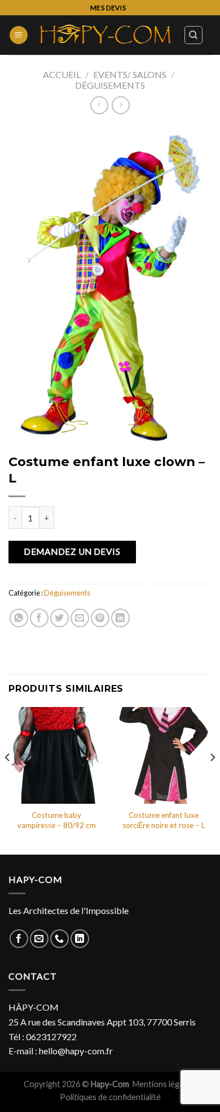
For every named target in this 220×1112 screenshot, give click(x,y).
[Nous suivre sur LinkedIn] (80, 938)
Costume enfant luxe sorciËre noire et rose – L (163, 820)
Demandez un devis (72, 551)
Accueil (62, 74)
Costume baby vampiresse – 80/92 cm (56, 820)
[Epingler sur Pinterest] (100, 618)
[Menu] (19, 35)
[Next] (212, 779)
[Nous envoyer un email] (39, 938)
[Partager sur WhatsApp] (19, 618)
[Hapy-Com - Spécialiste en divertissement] (106, 35)
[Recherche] (193, 35)
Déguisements (110, 85)
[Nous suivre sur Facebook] (19, 938)
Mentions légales (164, 1084)
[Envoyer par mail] (80, 618)
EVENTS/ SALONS (129, 74)
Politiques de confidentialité (110, 1097)
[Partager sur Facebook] (39, 618)
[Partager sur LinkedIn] (120, 618)
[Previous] (8, 779)
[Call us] (59, 938)
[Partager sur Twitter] (59, 618)
